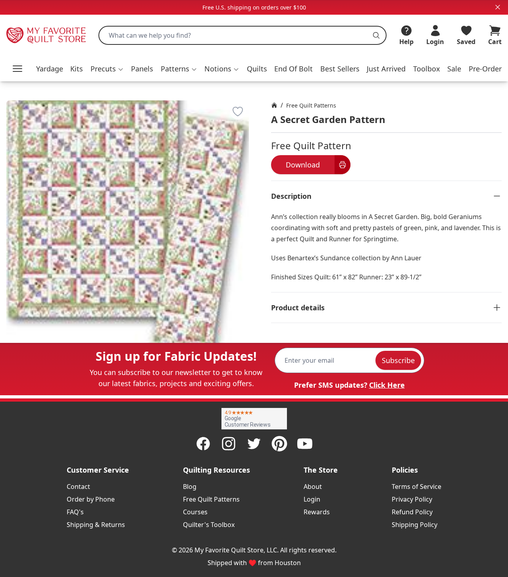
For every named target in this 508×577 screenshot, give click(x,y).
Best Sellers (340, 68)
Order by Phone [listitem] (91, 499)
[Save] (238, 111)
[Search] (376, 35)
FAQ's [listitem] (75, 512)
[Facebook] (203, 444)
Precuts (103, 68)
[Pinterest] (279, 444)
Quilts (257, 68)
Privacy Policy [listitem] (412, 499)
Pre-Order (485, 68)
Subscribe (398, 360)
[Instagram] (229, 444)
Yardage (49, 68)
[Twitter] (254, 444)
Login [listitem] (312, 499)
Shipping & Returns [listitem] (96, 524)
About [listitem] (313, 486)
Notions (217, 68)
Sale (454, 68)
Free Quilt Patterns (311, 105)
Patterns (175, 68)
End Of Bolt (293, 68)
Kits (76, 68)
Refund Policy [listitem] (412, 512)
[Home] (274, 105)
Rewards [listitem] (317, 512)
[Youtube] (305, 444)
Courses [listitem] (195, 512)
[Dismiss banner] (498, 7)
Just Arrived (386, 68)
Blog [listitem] (189, 486)
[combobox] (242, 35)
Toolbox (426, 68)
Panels (142, 68)
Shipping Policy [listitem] (414, 524)
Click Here (387, 385)
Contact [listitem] (78, 486)
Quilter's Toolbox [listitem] (209, 524)
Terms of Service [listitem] (416, 486)
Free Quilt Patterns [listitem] (211, 499)
